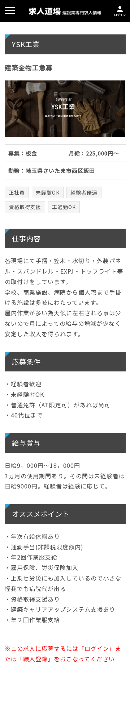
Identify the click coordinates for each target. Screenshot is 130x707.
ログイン (120, 10)
